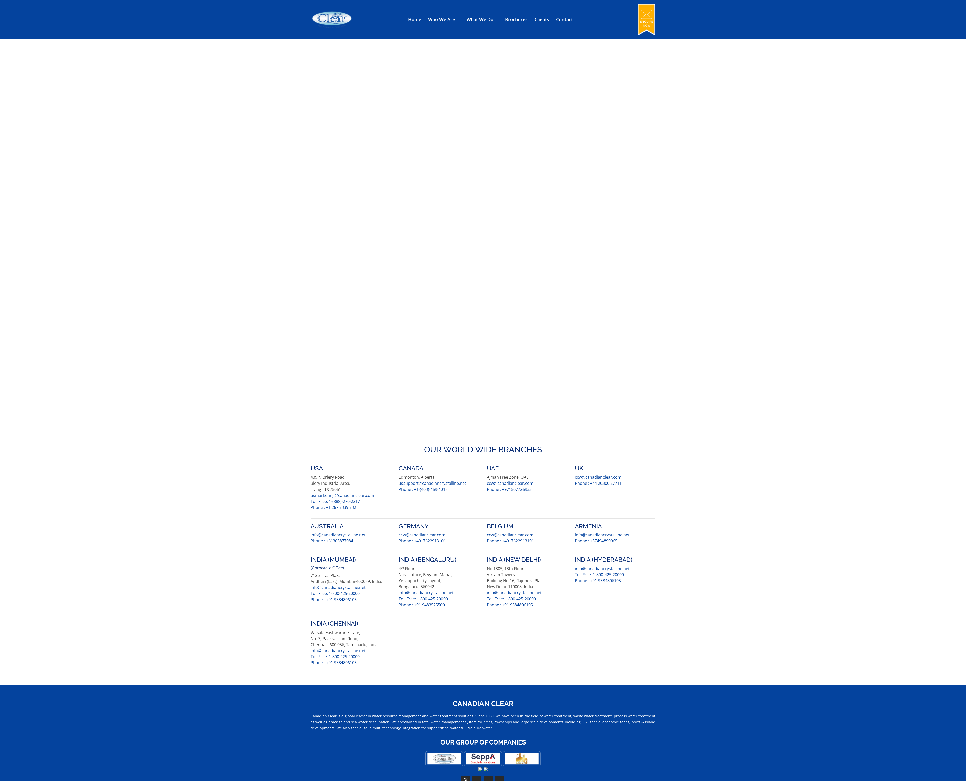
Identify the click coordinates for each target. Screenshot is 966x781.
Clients (542, 19)
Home (414, 19)
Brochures (516, 19)
